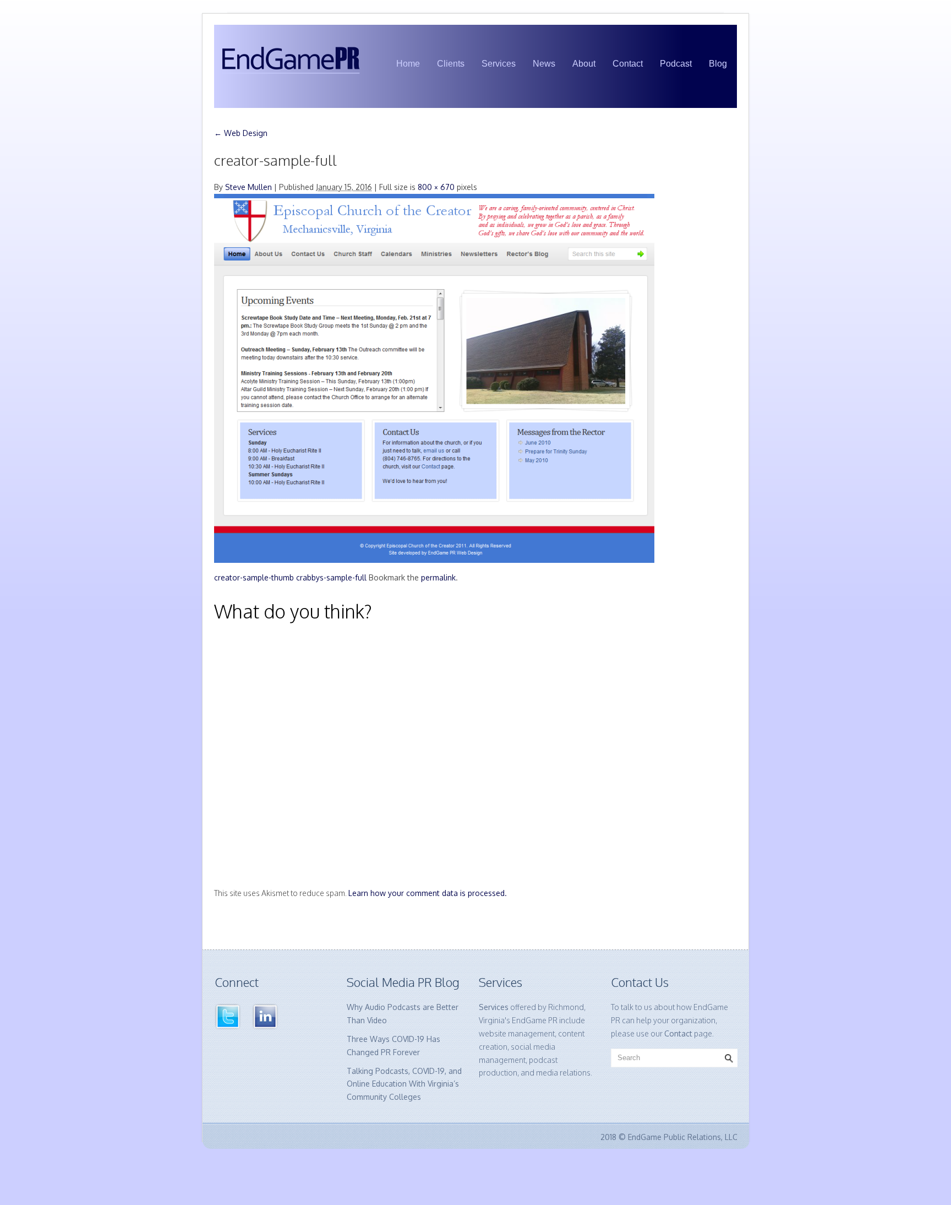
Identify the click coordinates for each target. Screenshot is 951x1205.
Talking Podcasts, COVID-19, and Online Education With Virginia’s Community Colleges (404, 1084)
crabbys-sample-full (331, 577)
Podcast (676, 63)
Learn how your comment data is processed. (427, 893)
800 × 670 (436, 187)
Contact (628, 63)
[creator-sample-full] (434, 377)
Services (499, 63)
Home (408, 63)
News (544, 63)
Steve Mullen (248, 187)
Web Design (240, 133)
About (583, 63)
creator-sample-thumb (254, 577)
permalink (438, 577)
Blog (718, 63)
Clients (450, 63)
